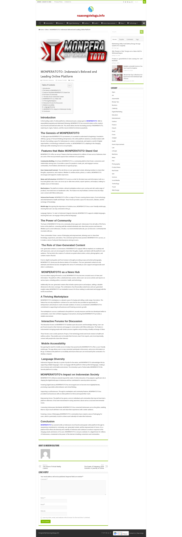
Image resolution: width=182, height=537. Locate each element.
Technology (132, 23)
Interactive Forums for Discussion (53, 103)
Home (40, 23)
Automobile (49, 23)
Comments (130, 39)
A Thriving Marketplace (49, 101)
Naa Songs (140, 533)
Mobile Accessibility (48, 105)
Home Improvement (109, 23)
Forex (113, 134)
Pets (113, 161)
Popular (121, 39)
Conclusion (47, 111)
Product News (116, 167)
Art (113, 95)
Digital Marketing (74, 23)
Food (113, 131)
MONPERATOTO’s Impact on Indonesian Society (57, 109)
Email (43, 504)
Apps (113, 92)
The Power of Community (50, 94)
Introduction (46, 88)
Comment (44, 479)
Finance (114, 125)
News (122, 23)
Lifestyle (114, 151)
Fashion (86, 23)
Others (47, 29)
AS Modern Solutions (48, 80)
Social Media (116, 180)
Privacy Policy (58, 2)
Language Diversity (49, 107)
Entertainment (116, 118)
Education (115, 115)
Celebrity (114, 108)
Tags (137, 39)
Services (114, 177)
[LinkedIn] (130, 2)
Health (96, 23)
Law (113, 147)
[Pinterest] (127, 2)
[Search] (144, 1)
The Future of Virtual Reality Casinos (52, 466)
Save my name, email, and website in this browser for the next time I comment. (66, 517)
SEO (113, 174)
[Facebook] (123, 2)
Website (43, 511)
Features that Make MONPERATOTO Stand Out (56, 92)
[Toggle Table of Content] (68, 85)
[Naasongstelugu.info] (91, 11)
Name (43, 498)
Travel (114, 187)
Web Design (115, 190)
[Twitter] (125, 2)
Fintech (114, 128)
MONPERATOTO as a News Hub (52, 98)
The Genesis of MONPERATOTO (52, 90)
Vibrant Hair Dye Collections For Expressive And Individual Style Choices (133, 76)
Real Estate (115, 170)
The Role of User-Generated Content (53, 96)
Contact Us (68, 2)
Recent (115, 39)
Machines (115, 154)
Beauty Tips (115, 102)
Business (60, 23)
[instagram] (132, 2)
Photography (116, 164)
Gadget (114, 138)
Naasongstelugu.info (52, 533)
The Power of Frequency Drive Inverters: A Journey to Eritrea (94, 466)
